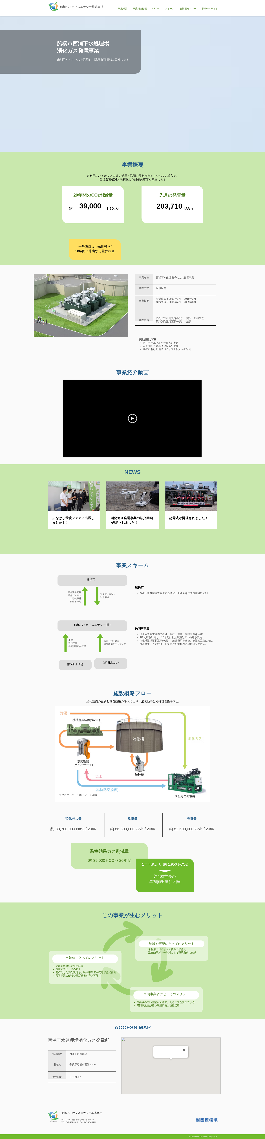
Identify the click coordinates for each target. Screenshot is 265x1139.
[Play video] (132, 418)
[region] (132, 754)
